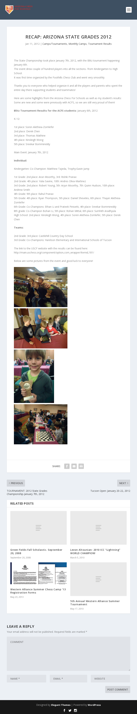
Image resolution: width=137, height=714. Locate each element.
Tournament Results (100, 43)
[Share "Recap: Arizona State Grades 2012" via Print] (81, 466)
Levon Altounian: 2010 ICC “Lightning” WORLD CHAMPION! (95, 551)
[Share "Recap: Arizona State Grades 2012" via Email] (74, 466)
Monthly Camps (77, 43)
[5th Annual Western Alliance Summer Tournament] (98, 579)
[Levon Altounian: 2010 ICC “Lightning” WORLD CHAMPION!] (98, 528)
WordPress (94, 705)
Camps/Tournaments (54, 43)
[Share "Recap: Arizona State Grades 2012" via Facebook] (66, 466)
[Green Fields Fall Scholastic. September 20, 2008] (38, 528)
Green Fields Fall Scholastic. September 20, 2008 (36, 551)
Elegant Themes (60, 705)
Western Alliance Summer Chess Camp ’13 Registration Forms (38, 591)
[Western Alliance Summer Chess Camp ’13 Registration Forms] (38, 573)
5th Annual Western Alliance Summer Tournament (95, 602)
